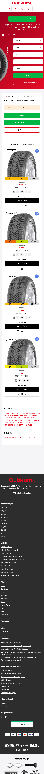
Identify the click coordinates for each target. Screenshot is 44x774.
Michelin (4, 599)
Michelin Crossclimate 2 (9, 550)
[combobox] (28, 40)
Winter (3, 628)
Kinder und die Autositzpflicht (11, 643)
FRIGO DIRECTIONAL (27, 423)
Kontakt (3, 703)
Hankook (4, 592)
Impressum (5, 690)
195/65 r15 (4, 514)
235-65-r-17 (23, 438)
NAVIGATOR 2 (28, 415)
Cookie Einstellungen (8, 693)
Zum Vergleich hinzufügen (22, 206)
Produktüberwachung (26, 206)
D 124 (19, 425)
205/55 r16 (4, 508)
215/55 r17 (4, 520)
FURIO (15, 418)
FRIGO (30, 425)
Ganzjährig (4, 631)
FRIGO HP (36, 420)
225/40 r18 (4, 517)
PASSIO (35, 415)
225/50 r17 (4, 536)
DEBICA (21, 96)
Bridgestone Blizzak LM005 (10, 575)
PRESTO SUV (18, 420)
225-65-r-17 (8, 438)
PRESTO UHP (31, 418)
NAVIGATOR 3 (10, 415)
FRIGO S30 (15, 423)
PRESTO (24, 413)
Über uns (4, 706)
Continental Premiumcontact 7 (11, 556)
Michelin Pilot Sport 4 (8, 563)
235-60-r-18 (15, 438)
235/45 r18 (4, 524)
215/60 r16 (4, 527)
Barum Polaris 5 (6, 547)
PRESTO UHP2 (16, 413)
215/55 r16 (4, 533)
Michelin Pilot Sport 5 (8, 572)
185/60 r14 (4, 530)
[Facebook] (2, 717)
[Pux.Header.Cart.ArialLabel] (22, 8)
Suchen (28, 76)
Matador (4, 595)
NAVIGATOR (22, 418)
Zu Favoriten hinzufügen (18, 206)
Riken (3, 611)
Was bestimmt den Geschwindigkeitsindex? (16, 646)
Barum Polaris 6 (6, 553)
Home (6, 96)
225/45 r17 (4, 511)
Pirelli (3, 608)
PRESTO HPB (11, 425)
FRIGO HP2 (19, 415)
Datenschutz (5, 686)
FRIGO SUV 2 (28, 420)
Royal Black (5, 615)
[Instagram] (6, 717)
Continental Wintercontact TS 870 (12, 560)
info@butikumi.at (24, 493)
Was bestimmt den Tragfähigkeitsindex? (14, 649)
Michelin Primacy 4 (7, 569)
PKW (16, 96)
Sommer (4, 625)
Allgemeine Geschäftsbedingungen (13, 677)
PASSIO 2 (7, 413)
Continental (5, 589)
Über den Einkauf (7, 670)
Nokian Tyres (5, 605)
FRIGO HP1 (8, 423)
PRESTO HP (31, 413)
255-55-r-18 (31, 438)
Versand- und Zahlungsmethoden (12, 683)
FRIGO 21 (24, 425)
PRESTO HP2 (8, 418)
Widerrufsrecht (6, 680)
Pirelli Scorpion (6, 566)
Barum (3, 586)
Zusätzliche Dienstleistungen (11, 674)
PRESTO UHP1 (9, 420)
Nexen (3, 602)
